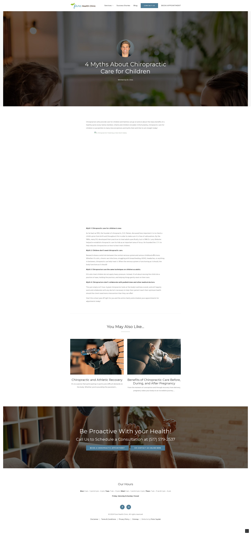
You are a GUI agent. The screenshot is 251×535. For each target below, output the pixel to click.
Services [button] (108, 5)
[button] (97, 357)
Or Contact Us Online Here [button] (147, 448)
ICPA (158, 242)
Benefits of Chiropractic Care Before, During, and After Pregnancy (154, 381)
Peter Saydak (156, 519)
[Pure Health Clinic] (83, 6)
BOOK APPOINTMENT (171, 5)
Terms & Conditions (108, 519)
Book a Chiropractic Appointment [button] (107, 448)
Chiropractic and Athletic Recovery (97, 380)
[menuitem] (109, 5)
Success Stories (123, 5)
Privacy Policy (124, 519)
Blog (135, 5)
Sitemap (135, 519)
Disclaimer (94, 519)
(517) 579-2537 (162, 439)
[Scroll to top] (247, 531)
